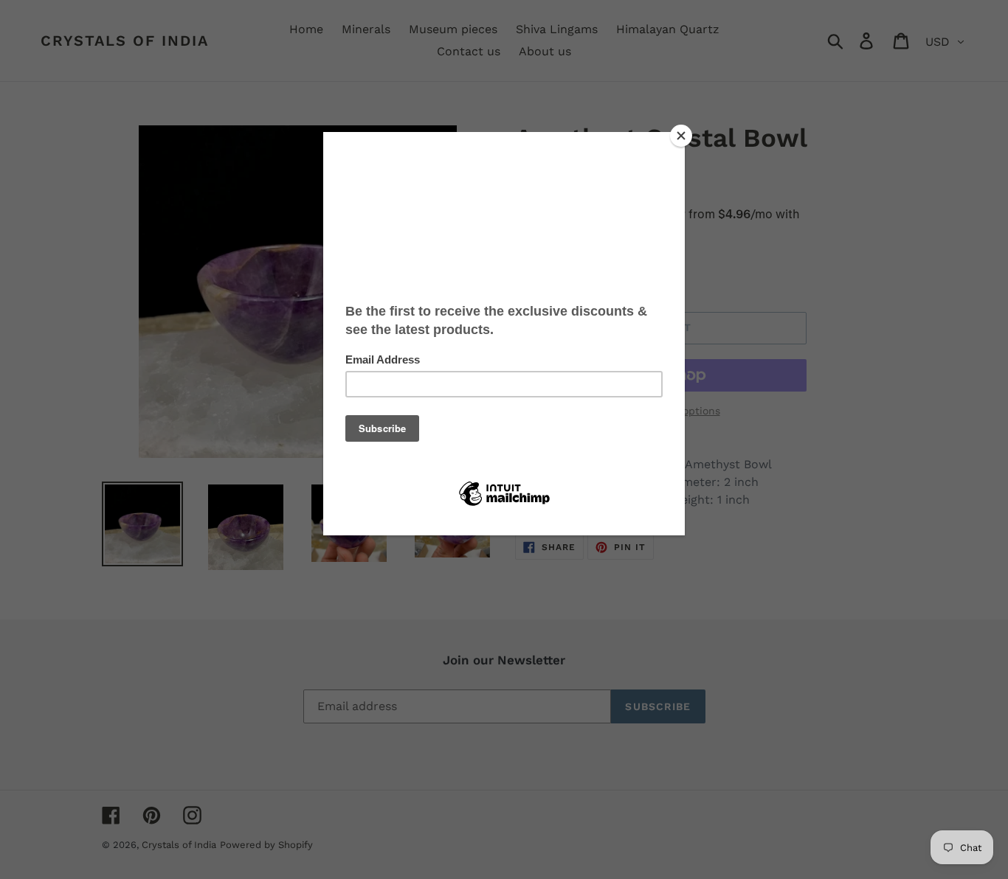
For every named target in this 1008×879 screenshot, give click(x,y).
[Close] (681, 136)
